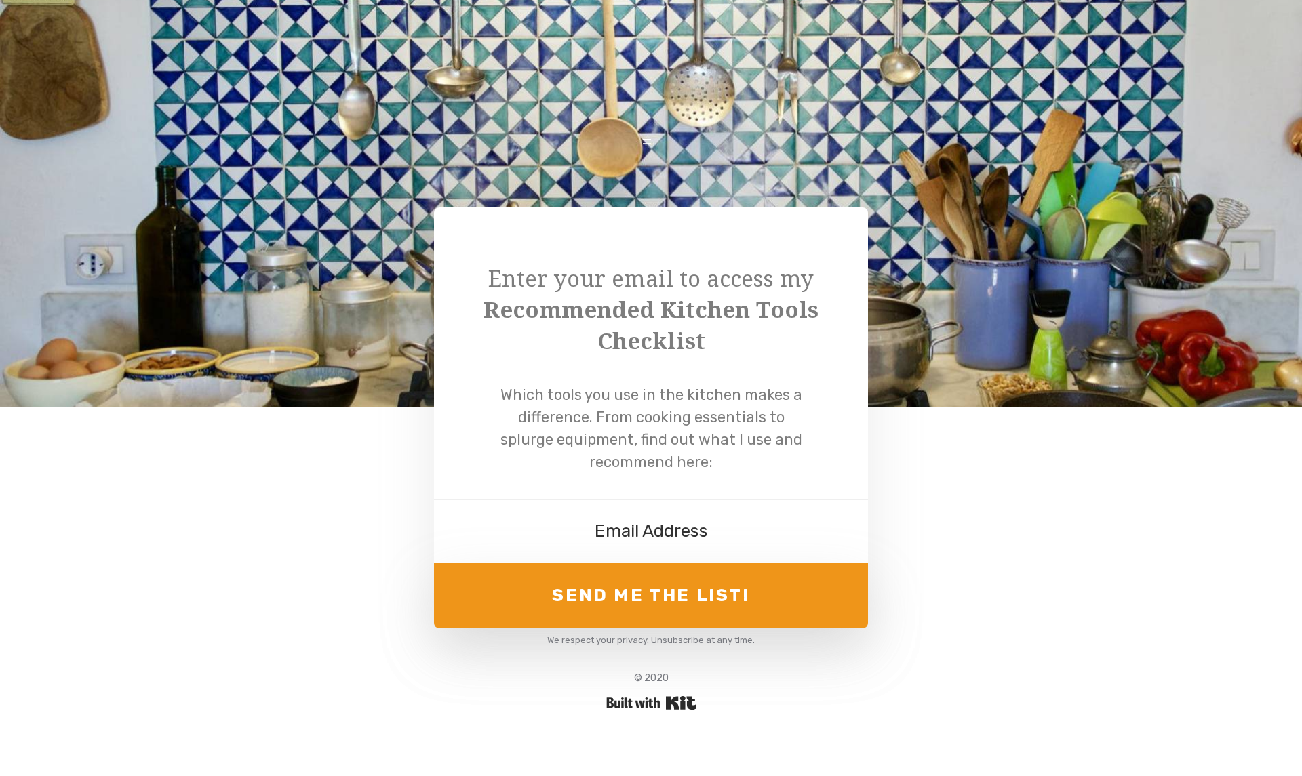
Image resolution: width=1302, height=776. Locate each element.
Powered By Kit (651, 703)
